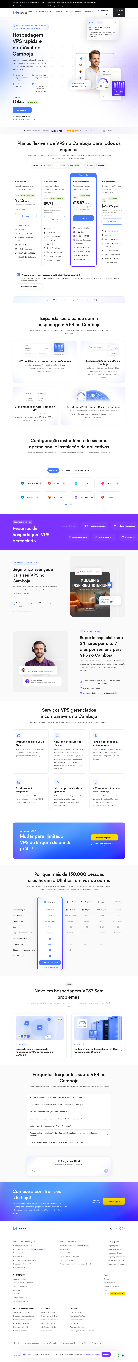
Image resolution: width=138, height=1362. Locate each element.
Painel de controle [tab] (82, 470)
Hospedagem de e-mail (21, 1323)
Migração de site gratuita (21, 1301)
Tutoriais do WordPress (77, 1316)
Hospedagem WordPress (21, 1249)
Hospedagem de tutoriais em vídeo (82, 1331)
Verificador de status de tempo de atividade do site (77, 1264)
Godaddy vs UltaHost (48, 1323)
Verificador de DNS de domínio (70, 1257)
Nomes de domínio (66, 1245)
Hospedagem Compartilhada (22, 1246)
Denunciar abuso (109, 1283)
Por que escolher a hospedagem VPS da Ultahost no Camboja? (56, 1097)
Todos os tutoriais (76, 1312)
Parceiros (16, 1294)
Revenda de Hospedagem (21, 1312)
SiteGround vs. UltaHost (49, 1327)
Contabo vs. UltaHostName (50, 1320)
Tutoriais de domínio (77, 1320)
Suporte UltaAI (111, 693)
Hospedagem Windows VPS (22, 1264)
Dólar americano (43, 6)
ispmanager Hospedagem (116, 1260)
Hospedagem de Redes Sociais (23, 1316)
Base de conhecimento (27, 6)
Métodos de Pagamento (21, 1286)
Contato (15, 6)
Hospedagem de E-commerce (23, 1320)
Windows (101, 165)
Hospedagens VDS (29, 286)
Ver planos (21, 110)
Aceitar (106, 1354)
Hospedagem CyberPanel (116, 1257)
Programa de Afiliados (20, 1279)
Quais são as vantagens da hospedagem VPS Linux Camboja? (56, 1119)
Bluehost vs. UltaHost (48, 1312)
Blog (105, 1290)
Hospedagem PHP (114, 1246)
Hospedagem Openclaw (116, 1264)
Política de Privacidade (69, 1343)
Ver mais (68, 504)
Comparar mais (46, 1331)
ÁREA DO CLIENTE (119, 12)
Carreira (106, 1293)
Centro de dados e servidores (23, 1283)
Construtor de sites (68, 12)
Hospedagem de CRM (20, 1327)
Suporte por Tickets (90, 693)
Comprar (26, 216)
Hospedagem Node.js (115, 1253)
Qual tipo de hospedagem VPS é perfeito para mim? (69, 300)
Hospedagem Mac (19, 1268)
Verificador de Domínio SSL (69, 1260)
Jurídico (84, 1343)
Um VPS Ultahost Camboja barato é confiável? (49, 1111)
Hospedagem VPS (19, 1253)
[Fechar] (114, 1354)
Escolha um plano (103, 837)
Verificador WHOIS (66, 1253)
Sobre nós (16, 1343)
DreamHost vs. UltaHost (49, 1316)
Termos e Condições (50, 1343)
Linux (91, 165)
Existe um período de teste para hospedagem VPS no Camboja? (57, 1142)
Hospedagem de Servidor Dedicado (25, 1260)
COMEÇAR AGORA (49, 963)
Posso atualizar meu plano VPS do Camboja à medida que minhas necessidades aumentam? (63, 1134)
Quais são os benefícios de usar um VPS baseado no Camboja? (56, 1104)
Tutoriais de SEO (75, 1323)
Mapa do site (96, 1343)
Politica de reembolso (31, 1343)
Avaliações (16, 1290)
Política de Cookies (93, 1354)
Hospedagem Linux (114, 1249)
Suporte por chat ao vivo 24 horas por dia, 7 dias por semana (102, 681)
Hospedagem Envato (20, 1331)
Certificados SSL (65, 1249)
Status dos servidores (20, 1297)
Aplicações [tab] (53, 470)
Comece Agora (113, 1201)
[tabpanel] (69, 492)
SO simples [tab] (66, 470)
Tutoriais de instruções (77, 1327)
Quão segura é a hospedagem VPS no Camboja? (50, 1126)
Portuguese (57, 6)
